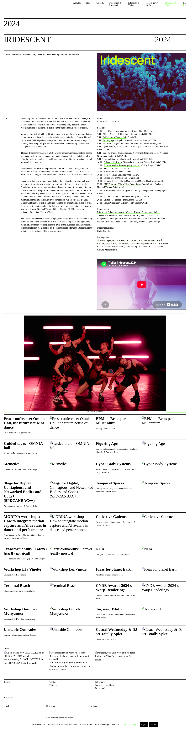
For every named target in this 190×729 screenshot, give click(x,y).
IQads (151, 246)
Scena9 (145, 246)
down (181, 40)
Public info (100, 682)
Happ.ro (124, 240)
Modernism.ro (111, 250)
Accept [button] (153, 724)
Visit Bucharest (117, 246)
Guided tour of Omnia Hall (114, 137)
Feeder (107, 246)
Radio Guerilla (103, 231)
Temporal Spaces (110, 159)
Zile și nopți (134, 243)
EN (184, 5)
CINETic (134, 215)
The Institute (122, 243)
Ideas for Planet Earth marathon (117, 175)
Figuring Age (108, 140)
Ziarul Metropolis (132, 246)
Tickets (7, 682)
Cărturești (133, 221)
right (184, 317)
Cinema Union (121, 221)
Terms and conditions (104, 685)
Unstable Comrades (112, 200)
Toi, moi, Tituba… (112, 196)
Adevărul (101, 240)
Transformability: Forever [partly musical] (122, 165)
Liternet (132, 240)
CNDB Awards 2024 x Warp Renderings (122, 184)
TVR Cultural (143, 240)
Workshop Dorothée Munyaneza (118, 190)
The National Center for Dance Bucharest (21, 6)
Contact (52, 682)
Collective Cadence (112, 162)
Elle (118, 240)
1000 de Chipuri (145, 221)
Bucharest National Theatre (117, 215)
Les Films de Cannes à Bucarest (143, 218)
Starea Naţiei (147, 212)
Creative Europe (133, 212)
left (14, 364)
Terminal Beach (111, 181)
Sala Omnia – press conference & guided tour (124, 131)
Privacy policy (101, 688)
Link (49, 427)
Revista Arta (110, 243)
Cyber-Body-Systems (112, 146)
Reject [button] (143, 724)
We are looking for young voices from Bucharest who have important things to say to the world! (69, 666)
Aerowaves (120, 212)
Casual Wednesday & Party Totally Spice (122, 203)
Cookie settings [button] (129, 724)
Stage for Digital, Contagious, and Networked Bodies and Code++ (132, 153)
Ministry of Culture (105, 212)
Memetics (107, 143)
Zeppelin (145, 243)
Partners (52, 685)
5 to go (157, 221)
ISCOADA (155, 243)
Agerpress (111, 240)
